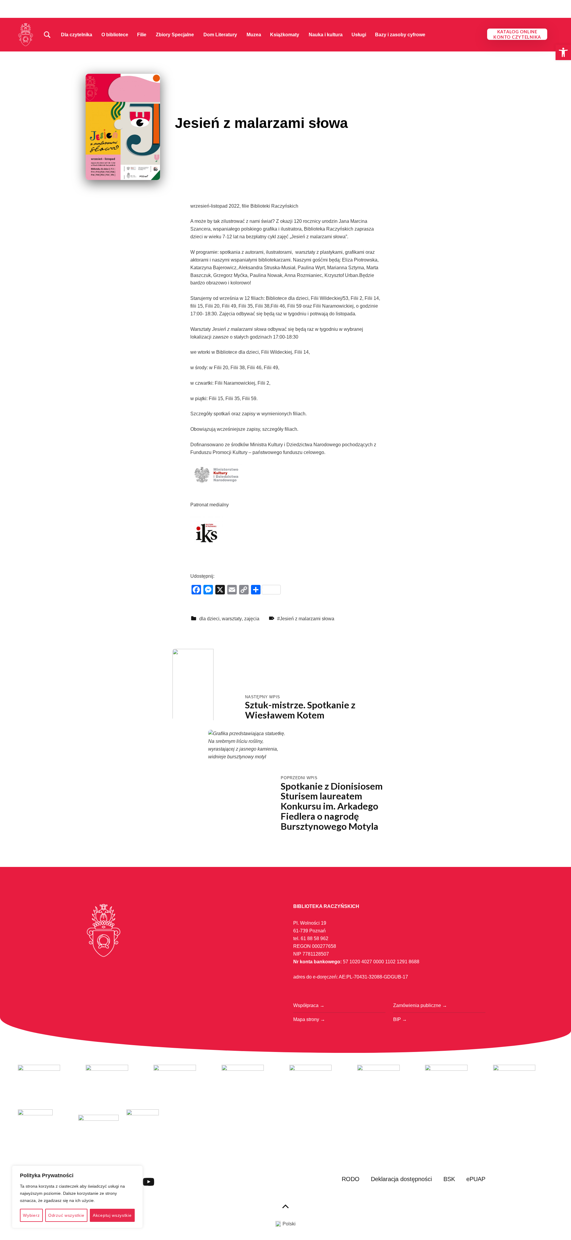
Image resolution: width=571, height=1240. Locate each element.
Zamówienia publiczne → (420, 1005)
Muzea (254, 34)
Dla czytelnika (76, 34)
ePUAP (475, 1179)
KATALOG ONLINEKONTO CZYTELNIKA (517, 34)
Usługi (359, 34)
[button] (563, 52)
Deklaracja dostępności (401, 1179)
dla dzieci (209, 618)
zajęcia (251, 618)
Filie (141, 34)
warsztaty (232, 618)
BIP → (400, 1019)
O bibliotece (114, 34)
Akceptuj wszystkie (112, 1215)
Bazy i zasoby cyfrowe (400, 34)
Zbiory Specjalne (175, 34)
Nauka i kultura (326, 34)
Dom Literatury (220, 34)
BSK (449, 1179)
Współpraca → (308, 1005)
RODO (351, 1179)
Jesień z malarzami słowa (307, 618)
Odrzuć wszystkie (66, 1215)
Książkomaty (284, 34)
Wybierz (31, 1215)
